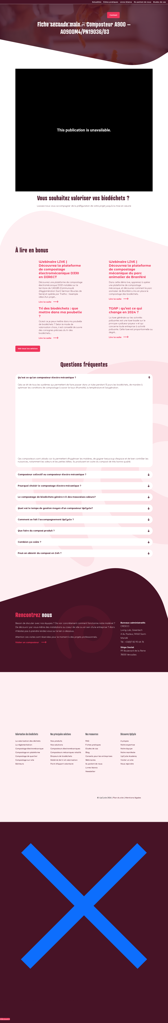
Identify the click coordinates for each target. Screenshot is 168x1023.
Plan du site (118, 798)
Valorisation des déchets (49, 23)
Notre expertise (128, 745)
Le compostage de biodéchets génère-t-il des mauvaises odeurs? (57, 497)
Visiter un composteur (27, 642)
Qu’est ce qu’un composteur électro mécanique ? (47, 377)
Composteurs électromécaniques (65, 749)
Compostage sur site (24, 760)
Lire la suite (45, 302)
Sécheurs (19, 764)
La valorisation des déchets (27, 741)
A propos (125, 741)
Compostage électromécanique (29, 749)
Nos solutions (56, 745)
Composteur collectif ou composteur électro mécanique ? (52, 474)
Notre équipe (126, 749)
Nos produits (88, 23)
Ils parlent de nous (142, 2)
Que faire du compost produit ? (36, 530)
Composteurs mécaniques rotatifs (65, 752)
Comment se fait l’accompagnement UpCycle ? (46, 519)
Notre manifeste (128, 752)
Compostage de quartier (26, 756)
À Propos (42, 26)
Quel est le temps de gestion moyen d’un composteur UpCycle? (55, 508)
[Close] (84, 906)
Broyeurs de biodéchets (61, 756)
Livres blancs (126, 2)
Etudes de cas (159, 2)
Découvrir (5, 1019)
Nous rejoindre (127, 764)
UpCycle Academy (129, 756)
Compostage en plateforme (27, 752)
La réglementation (23, 745)
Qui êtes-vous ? (71, 23)
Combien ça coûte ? (29, 542)
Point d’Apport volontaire (61, 764)
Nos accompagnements (61, 26)
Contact (79, 26)
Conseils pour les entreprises (98, 756)
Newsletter (90, 771)
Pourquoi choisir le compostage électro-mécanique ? (49, 485)
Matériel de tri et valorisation (63, 760)
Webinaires (90, 760)
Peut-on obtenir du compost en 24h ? (39, 553)
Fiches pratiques (110, 2)
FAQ (87, 741)
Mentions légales (133, 798)
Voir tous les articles (28, 349)
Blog (87, 752)
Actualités (96, 2)
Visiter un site (127, 760)
